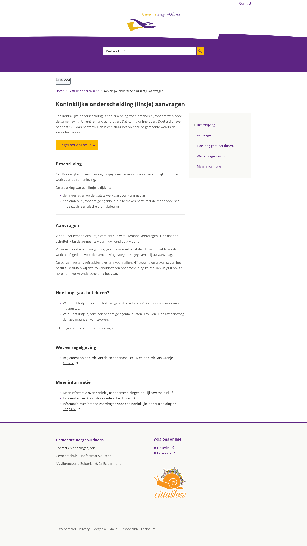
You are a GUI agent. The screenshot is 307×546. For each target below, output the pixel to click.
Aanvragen (205, 135)
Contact (245, 3)
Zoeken (200, 51)
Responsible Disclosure (137, 529)
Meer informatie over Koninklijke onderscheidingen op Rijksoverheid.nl (118, 393)
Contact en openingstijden (75, 448)
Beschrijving (206, 125)
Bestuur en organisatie (83, 91)
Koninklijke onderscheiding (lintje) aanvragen (133, 91)
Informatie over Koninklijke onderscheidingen (99, 398)
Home (60, 91)
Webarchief (67, 529)
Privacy (84, 529)
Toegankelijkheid (105, 529)
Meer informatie (209, 166)
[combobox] (149, 51)
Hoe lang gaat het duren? (215, 146)
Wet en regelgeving (211, 156)
